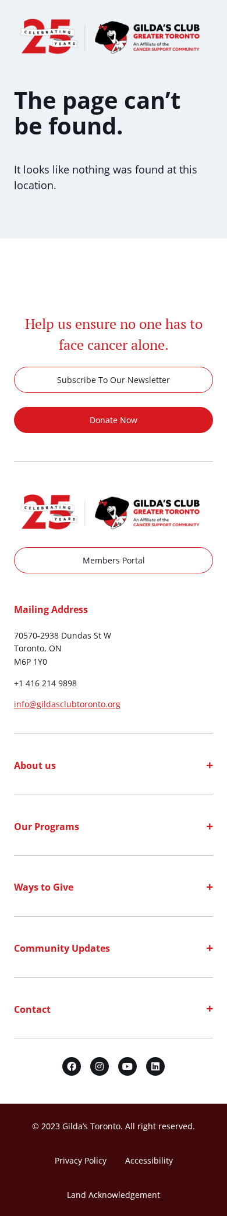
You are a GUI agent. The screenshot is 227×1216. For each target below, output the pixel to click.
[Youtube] (127, 1066)
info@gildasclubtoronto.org (67, 704)
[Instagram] (99, 1066)
